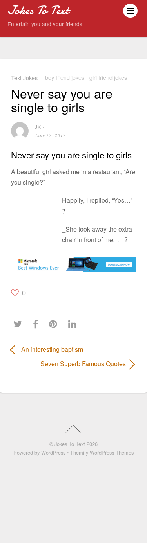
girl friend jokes (108, 77)
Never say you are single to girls (62, 100)
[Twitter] (19, 324)
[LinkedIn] (74, 324)
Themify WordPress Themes (102, 452)
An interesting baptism (52, 349)
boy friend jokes (64, 77)
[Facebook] (37, 324)
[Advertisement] (34, 216)
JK (38, 126)
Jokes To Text (69, 444)
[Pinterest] (55, 324)
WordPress (53, 452)
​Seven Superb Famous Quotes (68, 363)
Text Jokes (24, 77)
